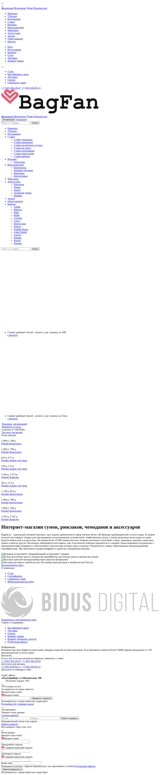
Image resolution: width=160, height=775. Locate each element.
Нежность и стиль (11, 426)
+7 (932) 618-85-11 (31, 88)
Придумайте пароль (16, 746)
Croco (17, 221)
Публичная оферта (17, 642)
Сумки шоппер (22, 156)
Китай (17, 240)
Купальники (14, 19)
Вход (10, 47)
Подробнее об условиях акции (17, 704)
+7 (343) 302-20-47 (11, 88)
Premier (17, 237)
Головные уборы (23, 193)
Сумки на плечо (22, 148)
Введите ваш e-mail (11, 693)
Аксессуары (14, 33)
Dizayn (17, 226)
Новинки (12, 13)
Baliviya (18, 209)
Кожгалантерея (16, 27)
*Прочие (12, 16)
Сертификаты (15, 576)
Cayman (18, 218)
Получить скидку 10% (17, 680)
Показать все (40, 8)
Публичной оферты (85, 766)
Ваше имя (6, 763)
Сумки (11, 22)
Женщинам (7, 8)
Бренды (12, 41)
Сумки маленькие (23, 142)
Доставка (12, 58)
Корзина (12, 52)
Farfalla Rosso (21, 229)
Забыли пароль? (9, 724)
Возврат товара (16, 61)
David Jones (20, 223)
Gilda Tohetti (20, 232)
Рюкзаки (12, 24)
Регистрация (14, 49)
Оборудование (15, 38)
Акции (11, 36)
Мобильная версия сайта (21, 581)
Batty (16, 212)
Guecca (17, 235)
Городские (19, 162)
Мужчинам (20, 8)
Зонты (17, 190)
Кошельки (19, 173)
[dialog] (80, 751)
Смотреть (13, 335)
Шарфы (18, 195)
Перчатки (19, 184)
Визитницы (20, 167)
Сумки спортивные (24, 150)
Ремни (17, 187)
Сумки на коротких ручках (28, 145)
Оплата (11, 80)
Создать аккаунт (10, 715)
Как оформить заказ (18, 74)
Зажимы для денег (23, 170)
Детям (29, 8)
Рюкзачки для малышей (14, 424)
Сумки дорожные (23, 139)
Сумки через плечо (24, 153)
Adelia (17, 207)
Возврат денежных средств (22, 639)
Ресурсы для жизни (12, 432)
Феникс (18, 243)
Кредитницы (21, 176)
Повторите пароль (16, 755)
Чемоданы (13, 30)
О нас (11, 55)
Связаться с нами (17, 82)
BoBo (17, 215)
